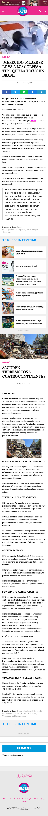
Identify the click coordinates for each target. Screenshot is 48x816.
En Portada (24, 802)
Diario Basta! (7, 799)
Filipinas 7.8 (37, 711)
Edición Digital (27, 799)
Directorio (17, 799)
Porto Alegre (32, 230)
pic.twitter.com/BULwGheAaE (18, 212)
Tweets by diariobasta (12, 755)
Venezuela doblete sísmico (14, 716)
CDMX (36, 799)
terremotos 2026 (28, 713)
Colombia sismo (24, 711)
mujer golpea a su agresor (13, 230)
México (42, 799)
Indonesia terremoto (11, 713)
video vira (6, 232)
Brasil (33, 121)
